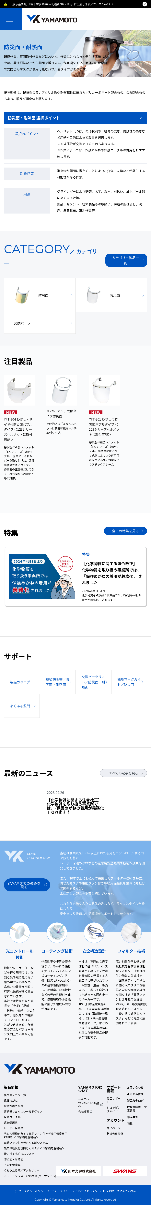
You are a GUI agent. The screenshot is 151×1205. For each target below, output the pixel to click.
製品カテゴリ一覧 (15, 1095)
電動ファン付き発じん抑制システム (26, 1143)
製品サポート (114, 1100)
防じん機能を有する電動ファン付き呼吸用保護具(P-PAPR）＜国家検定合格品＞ (36, 1135)
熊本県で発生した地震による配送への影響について (76, 4)
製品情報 (11, 1087)
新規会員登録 (115, 1134)
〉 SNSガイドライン (85, 1191)
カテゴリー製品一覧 (125, 260)
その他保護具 (12, 1165)
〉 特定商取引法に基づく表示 (117, 1191)
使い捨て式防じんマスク (19, 1154)
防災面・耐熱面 (13, 1159)
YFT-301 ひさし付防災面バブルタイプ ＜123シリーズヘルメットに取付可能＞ (104, 427)
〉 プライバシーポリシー (30, 1191)
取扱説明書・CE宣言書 (137, 1108)
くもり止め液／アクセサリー (22, 1170)
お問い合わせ (135, 1087)
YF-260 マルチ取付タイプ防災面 (61, 413)
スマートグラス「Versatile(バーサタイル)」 (31, 1176)
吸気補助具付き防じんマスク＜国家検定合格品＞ (34, 1148)
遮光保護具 (11, 1122)
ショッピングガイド (114, 1109)
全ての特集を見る (125, 530)
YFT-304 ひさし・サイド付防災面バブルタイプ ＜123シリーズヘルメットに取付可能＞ (18, 429)
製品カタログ (135, 1100)
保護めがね (11, 1100)
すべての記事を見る (123, 772)
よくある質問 (135, 1094)
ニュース (83, 1098)
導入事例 (132, 1117)
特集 (130, 1123)
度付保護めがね (13, 1106)
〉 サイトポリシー (59, 1191)
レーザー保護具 (13, 1128)
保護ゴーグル (12, 1117)
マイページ (114, 1128)
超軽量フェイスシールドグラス (23, 1111)
